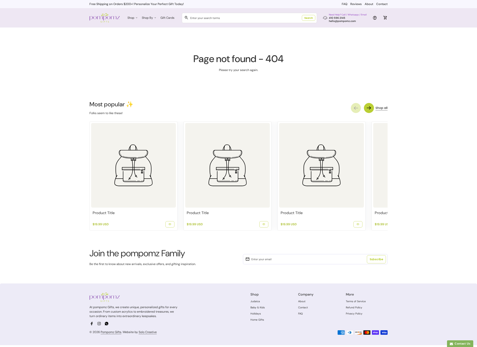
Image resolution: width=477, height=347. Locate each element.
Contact (382, 4)
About (369, 4)
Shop (132, 18)
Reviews (356, 4)
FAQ (344, 4)
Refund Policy (354, 307)
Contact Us (461, 343)
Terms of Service (356, 301)
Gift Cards (167, 18)
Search (308, 18)
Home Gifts (257, 319)
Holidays (255, 313)
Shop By (149, 18)
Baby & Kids (257, 307)
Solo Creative (148, 332)
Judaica (255, 301)
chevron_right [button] (369, 108)
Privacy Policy (354, 313)
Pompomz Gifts (111, 332)
